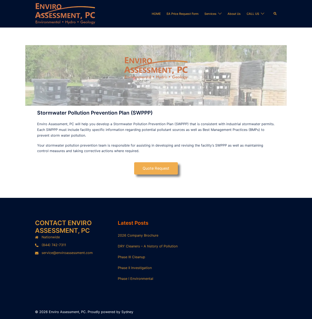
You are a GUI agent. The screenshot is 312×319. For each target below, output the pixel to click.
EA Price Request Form (182, 13)
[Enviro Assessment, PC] (65, 13)
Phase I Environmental (135, 278)
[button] (275, 13)
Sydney (127, 312)
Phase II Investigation (135, 268)
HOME (156, 13)
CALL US (253, 13)
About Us (234, 13)
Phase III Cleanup (131, 257)
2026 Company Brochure (138, 235)
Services (210, 13)
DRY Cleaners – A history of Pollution (148, 246)
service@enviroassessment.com (67, 253)
